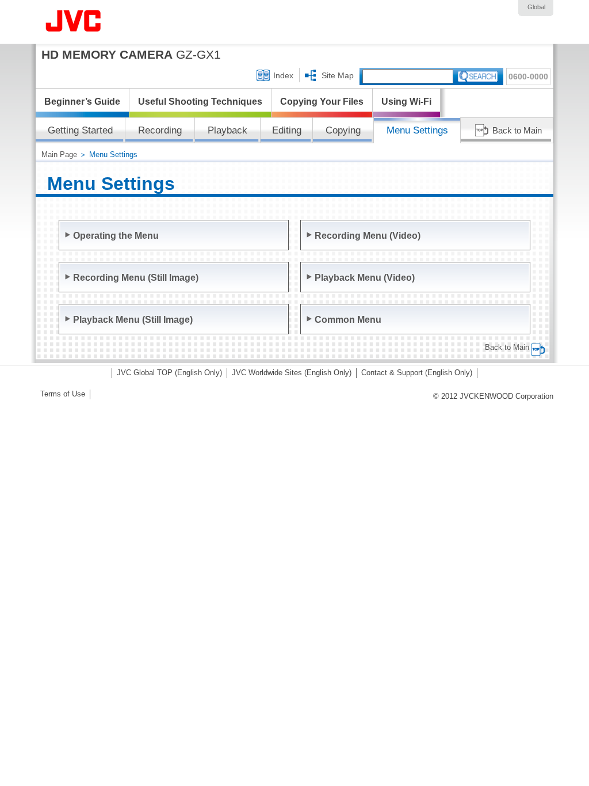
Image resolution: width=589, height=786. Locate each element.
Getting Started (80, 130)
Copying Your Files (322, 101)
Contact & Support (416, 372)
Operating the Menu (116, 235)
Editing (286, 130)
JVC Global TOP (169, 372)
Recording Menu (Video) (367, 235)
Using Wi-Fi (406, 101)
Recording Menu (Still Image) (135, 277)
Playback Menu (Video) (365, 277)
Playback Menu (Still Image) (133, 319)
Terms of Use (62, 394)
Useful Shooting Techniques (200, 101)
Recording (160, 130)
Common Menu (348, 319)
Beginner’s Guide (82, 101)
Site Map (338, 75)
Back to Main (517, 130)
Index (283, 75)
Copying (343, 130)
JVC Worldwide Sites (291, 372)
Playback (227, 130)
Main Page (59, 154)
